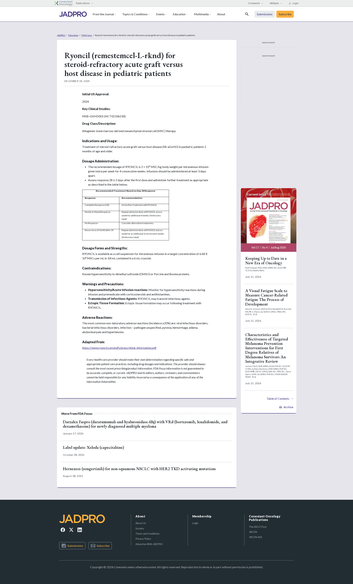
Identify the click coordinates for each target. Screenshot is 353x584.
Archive (288, 407)
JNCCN (253, 531)
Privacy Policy (143, 538)
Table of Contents (278, 398)
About (221, 14)
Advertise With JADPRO (149, 544)
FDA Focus (86, 35)
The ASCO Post (258, 526)
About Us (141, 523)
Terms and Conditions (148, 533)
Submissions (75, 545)
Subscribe (103, 545)
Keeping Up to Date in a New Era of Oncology (266, 260)
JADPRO (61, 35)
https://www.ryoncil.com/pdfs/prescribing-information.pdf (119, 347)
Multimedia (201, 14)
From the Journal (103, 14)
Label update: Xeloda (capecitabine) (93, 447)
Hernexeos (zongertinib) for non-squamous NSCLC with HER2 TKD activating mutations (139, 468)
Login (195, 523)
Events (160, 14)
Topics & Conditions (135, 14)
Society (140, 528)
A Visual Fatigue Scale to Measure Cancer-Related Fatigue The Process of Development (266, 297)
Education (179, 14)
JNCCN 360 (255, 537)
